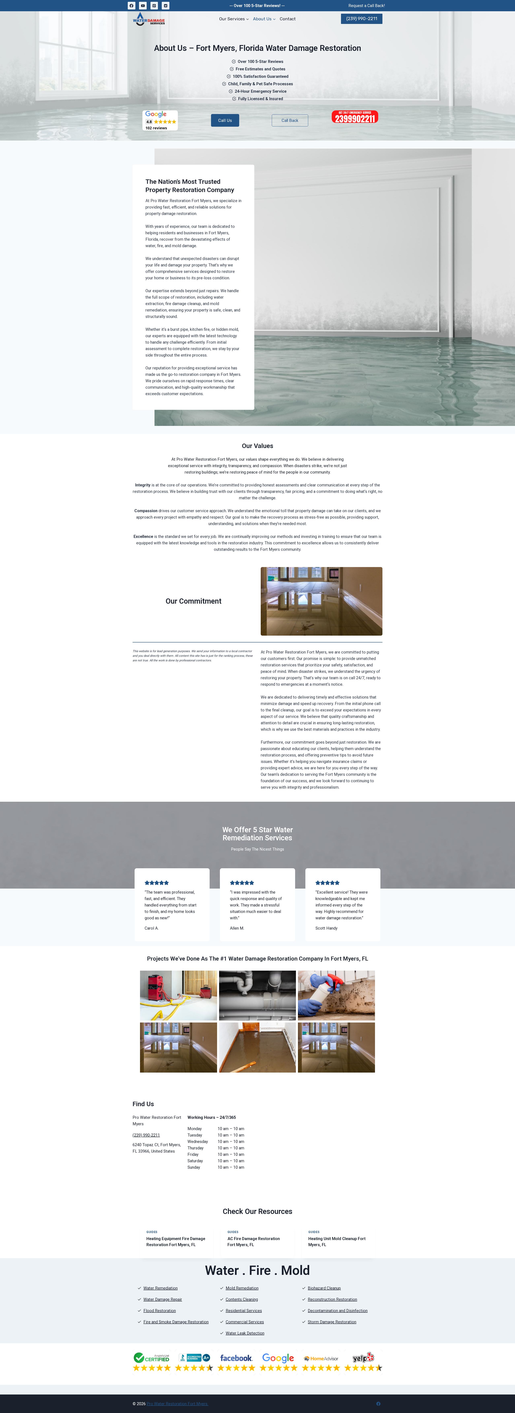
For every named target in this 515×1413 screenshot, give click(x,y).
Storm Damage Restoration (332, 1321)
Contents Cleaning (242, 1299)
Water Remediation (160, 1288)
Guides (152, 1232)
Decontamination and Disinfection (338, 1310)
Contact (288, 18)
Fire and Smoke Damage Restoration (176, 1321)
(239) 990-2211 (361, 18)
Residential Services (244, 1310)
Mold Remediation (242, 1288)
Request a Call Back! (366, 5)
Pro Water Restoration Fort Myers (177, 1403)
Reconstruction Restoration (332, 1299)
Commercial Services (245, 1321)
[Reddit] (165, 5)
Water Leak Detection (245, 1333)
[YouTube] (143, 5)
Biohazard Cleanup (324, 1288)
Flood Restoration (159, 1310)
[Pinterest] (154, 5)
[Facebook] (131, 5)
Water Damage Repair (162, 1299)
